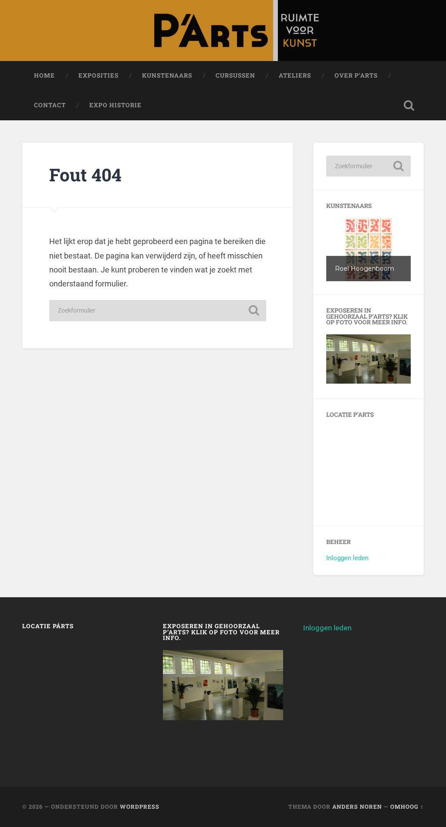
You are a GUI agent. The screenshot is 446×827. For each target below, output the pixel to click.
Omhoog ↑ (407, 806)
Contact (50, 105)
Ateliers (295, 75)
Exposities (98, 75)
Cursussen (235, 75)
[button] (368, 249)
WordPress (139, 806)
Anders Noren (357, 806)
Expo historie (115, 105)
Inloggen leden (347, 558)
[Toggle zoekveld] (409, 105)
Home (44, 75)
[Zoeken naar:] (157, 310)
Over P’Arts (356, 75)
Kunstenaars (167, 75)
